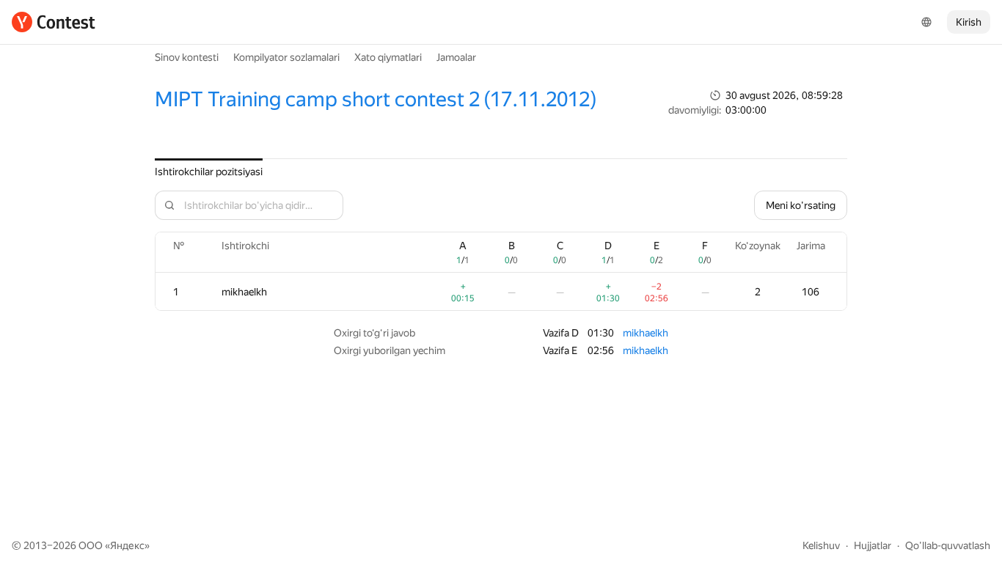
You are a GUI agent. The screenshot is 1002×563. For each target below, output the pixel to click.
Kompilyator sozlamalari (286, 57)
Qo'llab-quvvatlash (947, 545)
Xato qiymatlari (388, 57)
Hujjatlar (872, 545)
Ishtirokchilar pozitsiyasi (209, 171)
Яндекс (127, 545)
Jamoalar (456, 57)
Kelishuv (821, 545)
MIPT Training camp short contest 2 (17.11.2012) (376, 99)
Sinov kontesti (187, 57)
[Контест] (53, 22)
